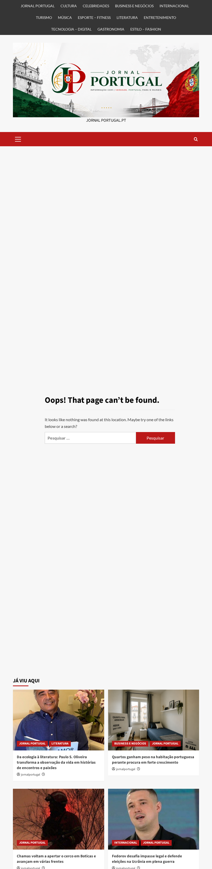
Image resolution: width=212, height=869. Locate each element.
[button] (18, 138)
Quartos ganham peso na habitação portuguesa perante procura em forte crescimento (153, 759)
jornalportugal (30, 774)
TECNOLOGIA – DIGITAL (71, 29)
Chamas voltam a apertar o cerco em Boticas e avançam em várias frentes (56, 858)
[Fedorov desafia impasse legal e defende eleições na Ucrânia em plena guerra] (153, 819)
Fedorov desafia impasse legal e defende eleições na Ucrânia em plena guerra (147, 858)
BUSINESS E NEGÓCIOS (134, 6)
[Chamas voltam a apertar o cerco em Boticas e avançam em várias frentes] (58, 819)
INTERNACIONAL (174, 6)
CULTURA (68, 6)
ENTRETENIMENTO (160, 17)
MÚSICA (65, 17)
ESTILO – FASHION (145, 29)
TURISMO (44, 17)
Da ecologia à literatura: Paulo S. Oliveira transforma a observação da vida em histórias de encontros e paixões (56, 762)
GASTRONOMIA (110, 29)
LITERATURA (127, 17)
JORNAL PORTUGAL (38, 6)
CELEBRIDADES (96, 6)
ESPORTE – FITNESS (94, 17)
